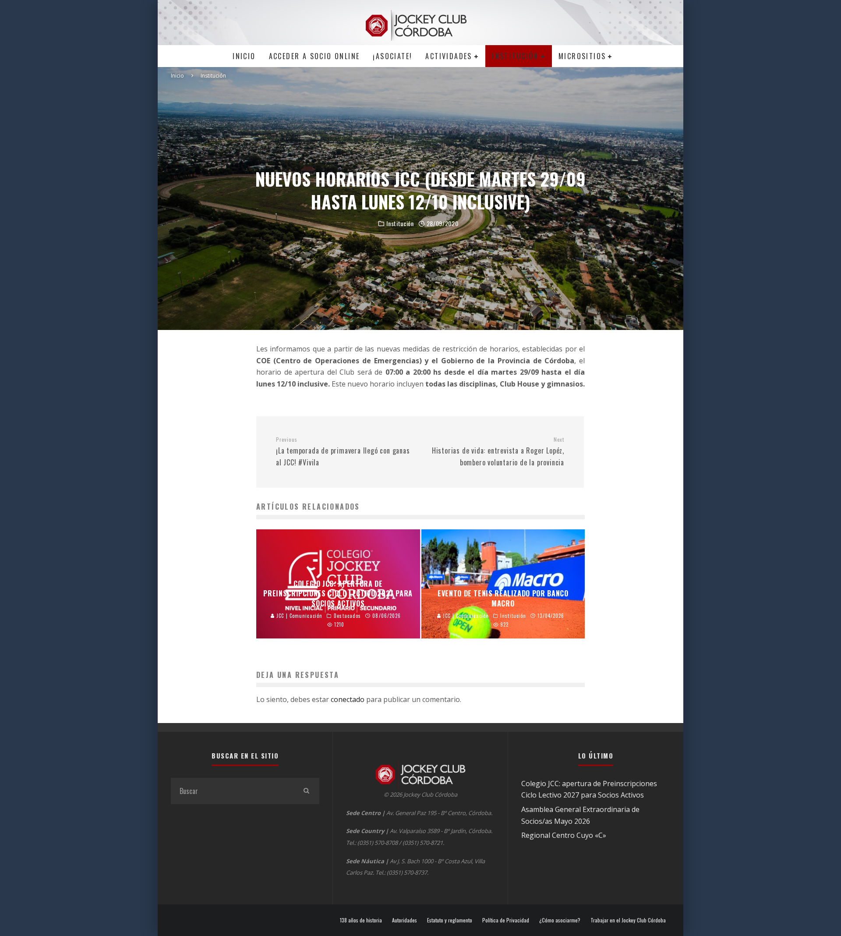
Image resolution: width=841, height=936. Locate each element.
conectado (347, 699)
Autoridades (404, 920)
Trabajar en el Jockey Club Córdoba (628, 920)
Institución (515, 56)
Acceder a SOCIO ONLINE (314, 56)
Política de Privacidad (505, 920)
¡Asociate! (392, 56)
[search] (306, 791)
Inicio (244, 56)
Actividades (448, 56)
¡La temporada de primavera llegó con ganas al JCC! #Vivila (343, 452)
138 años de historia (361, 920)
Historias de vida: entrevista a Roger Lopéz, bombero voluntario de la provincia (498, 452)
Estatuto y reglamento (449, 920)
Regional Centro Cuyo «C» (563, 835)
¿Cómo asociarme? (559, 920)
